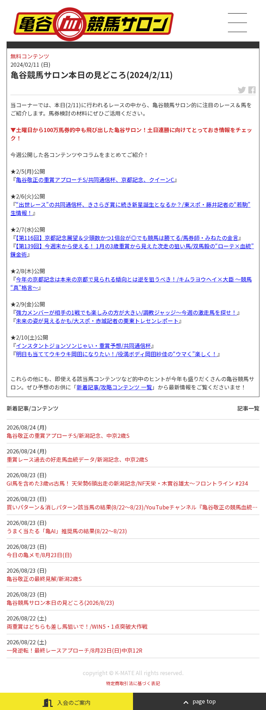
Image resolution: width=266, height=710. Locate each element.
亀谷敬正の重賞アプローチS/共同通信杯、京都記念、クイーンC (95, 179)
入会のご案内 (73, 702)
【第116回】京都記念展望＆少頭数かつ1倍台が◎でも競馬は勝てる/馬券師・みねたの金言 (127, 237)
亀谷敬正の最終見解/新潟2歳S (44, 578)
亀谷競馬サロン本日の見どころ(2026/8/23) (60, 602)
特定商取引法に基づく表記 (133, 683)
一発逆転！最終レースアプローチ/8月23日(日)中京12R (74, 650)
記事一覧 (248, 408)
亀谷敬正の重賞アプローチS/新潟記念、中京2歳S (68, 435)
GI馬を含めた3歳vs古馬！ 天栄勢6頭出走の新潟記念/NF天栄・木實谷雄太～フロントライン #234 (127, 483)
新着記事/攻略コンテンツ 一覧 (114, 387)
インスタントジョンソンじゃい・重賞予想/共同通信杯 (83, 345)
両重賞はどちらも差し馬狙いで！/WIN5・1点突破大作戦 (77, 626)
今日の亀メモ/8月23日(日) (39, 555)
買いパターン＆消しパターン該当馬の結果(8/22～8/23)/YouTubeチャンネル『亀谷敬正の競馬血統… (132, 507)
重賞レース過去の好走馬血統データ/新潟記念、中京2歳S (77, 459)
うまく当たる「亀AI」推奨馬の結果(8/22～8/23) (67, 531)
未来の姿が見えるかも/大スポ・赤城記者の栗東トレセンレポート (97, 320)
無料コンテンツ (29, 56)
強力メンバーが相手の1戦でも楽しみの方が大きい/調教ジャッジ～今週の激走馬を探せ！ (126, 312)
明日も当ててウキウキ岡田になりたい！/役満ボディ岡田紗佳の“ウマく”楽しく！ (116, 354)
